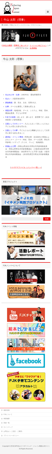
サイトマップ (8, 427)
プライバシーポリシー (11, 435)
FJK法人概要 (7, 45)
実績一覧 (7, 423)
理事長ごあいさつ (21, 45)
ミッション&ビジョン (38, 45)
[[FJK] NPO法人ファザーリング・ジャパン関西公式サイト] (12, 13)
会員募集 (33, 48)
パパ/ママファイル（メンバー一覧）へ (26, 167)
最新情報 (7, 410)
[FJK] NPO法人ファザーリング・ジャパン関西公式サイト (30, 446)
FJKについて (8, 414)
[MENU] (47, 12)
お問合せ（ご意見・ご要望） (13, 431)
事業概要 (7, 419)
